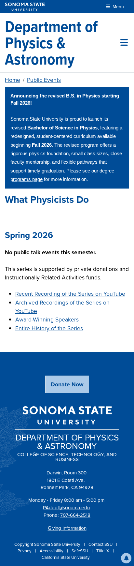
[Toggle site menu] (124, 42)
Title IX (103, 551)
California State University (66, 557)
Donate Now (67, 384)
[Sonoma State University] (25, 7)
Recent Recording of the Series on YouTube (70, 294)
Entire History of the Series (49, 328)
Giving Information (67, 528)
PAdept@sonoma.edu (66, 507)
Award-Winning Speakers (47, 319)
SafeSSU (80, 551)
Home (12, 80)
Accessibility (52, 551)
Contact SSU (101, 544)
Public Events (44, 80)
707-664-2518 (75, 515)
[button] (126, 558)
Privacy (25, 551)
